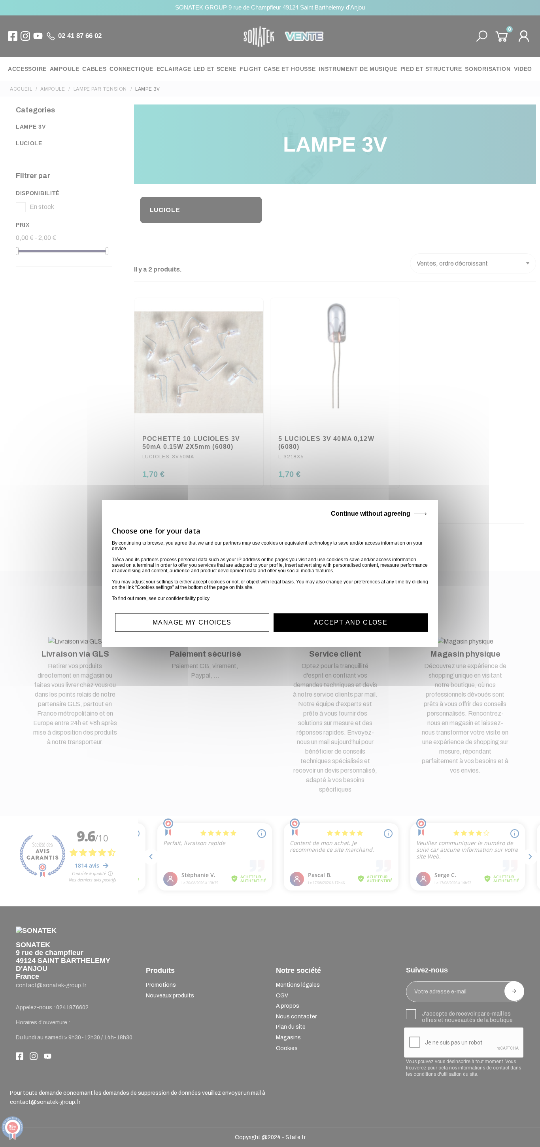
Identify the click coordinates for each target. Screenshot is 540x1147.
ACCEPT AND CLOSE (350, 622)
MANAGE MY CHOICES (192, 622)
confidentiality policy (188, 598)
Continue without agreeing (370, 513)
